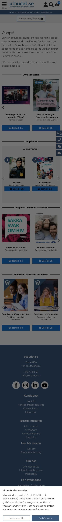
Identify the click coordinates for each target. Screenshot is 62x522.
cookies (21, 495)
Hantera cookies (17, 518)
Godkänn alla (45, 518)
